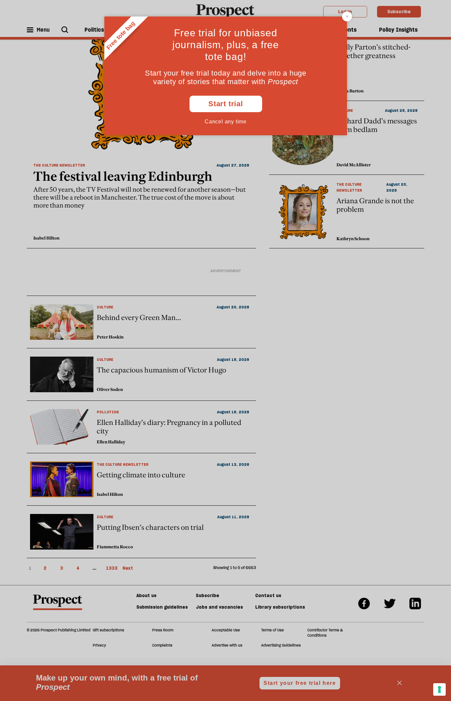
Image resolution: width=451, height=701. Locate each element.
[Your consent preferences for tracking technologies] (439, 689)
